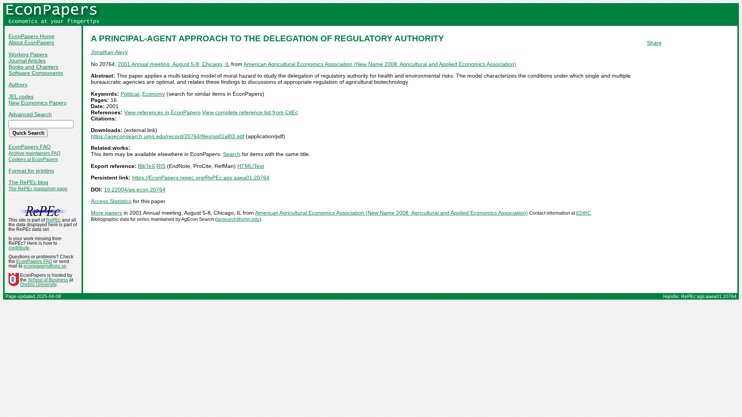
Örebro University (38, 284)
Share (654, 43)
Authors (18, 84)
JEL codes (21, 96)
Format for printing (31, 171)
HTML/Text (250, 166)
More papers (106, 213)
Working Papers (28, 54)
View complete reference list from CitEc (250, 112)
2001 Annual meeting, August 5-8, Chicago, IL (174, 64)
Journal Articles (27, 61)
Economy (153, 94)
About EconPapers (31, 42)
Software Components (36, 73)
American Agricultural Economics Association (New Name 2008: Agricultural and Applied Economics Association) (379, 64)
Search (231, 154)
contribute (19, 248)
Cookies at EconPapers (33, 159)
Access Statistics (111, 201)
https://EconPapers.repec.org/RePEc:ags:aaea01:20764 (200, 178)
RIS (161, 166)
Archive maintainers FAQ (34, 153)
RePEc (53, 220)
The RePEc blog (28, 182)
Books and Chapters (33, 67)
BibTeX (146, 166)
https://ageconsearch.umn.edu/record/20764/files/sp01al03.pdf (167, 136)
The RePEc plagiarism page (38, 188)
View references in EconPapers (162, 112)
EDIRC (583, 213)
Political (130, 94)
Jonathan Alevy (109, 52)
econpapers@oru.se (45, 266)
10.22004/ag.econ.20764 (134, 189)
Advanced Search (30, 114)
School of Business (48, 280)
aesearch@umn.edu (238, 219)
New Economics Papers (37, 103)
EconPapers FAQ (30, 147)
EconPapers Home (31, 36)
